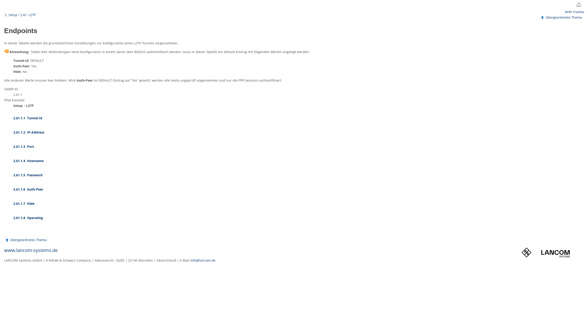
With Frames (574, 12)
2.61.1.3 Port (23, 146)
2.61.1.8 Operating (28, 218)
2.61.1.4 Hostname (28, 161)
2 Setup (11, 15)
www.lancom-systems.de (31, 250)
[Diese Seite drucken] (579, 5)
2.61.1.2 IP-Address (28, 132)
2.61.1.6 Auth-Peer (28, 189)
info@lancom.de (202, 260)
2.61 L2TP (28, 15)
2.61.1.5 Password (27, 175)
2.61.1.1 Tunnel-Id (27, 118)
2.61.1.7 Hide (23, 203)
